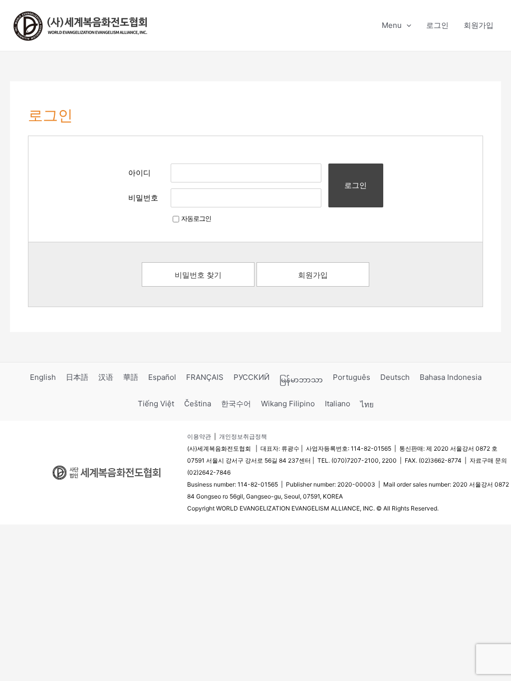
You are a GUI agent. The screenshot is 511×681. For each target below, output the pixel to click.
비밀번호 (143, 197)
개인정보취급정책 (243, 436)
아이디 (139, 172)
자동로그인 (196, 218)
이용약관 (199, 436)
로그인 (355, 185)
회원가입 (313, 275)
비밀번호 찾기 (198, 275)
